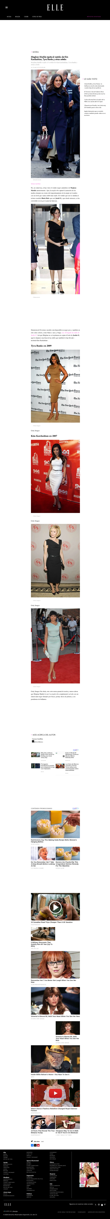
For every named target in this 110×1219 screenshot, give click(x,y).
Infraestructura (55, 1167)
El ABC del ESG (54, 1195)
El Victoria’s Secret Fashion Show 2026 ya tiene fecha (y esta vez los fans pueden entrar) (94, 94)
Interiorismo (54, 1170)
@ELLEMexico (38, 741)
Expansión (30, 1175)
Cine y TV (29, 1154)
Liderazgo (53, 1177)
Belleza (17, 16)
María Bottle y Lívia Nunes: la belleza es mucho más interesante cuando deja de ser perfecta (94, 86)
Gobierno (30, 1195)
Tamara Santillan (37, 739)
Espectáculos (7, 1164)
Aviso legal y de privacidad (67, 1212)
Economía (30, 1180)
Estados (52, 1155)
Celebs (26, 16)
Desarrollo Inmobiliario (58, 1165)
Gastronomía (7, 1179)
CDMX (51, 1154)
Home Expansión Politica (35, 1178)
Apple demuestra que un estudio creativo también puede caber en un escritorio (95, 113)
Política (29, 1194)
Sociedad (53, 1159)
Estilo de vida (37, 16)
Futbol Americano (32, 1165)
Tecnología (30, 1183)
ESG (28, 1187)
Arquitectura (54, 1168)
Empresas (29, 1177)
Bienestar (6, 1185)
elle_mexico (100, 1204)
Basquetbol (30, 1167)
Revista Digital (31, 1172)
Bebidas (5, 1180)
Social (52, 1187)
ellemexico (103, 1204)
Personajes (7, 1184)
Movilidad (53, 1190)
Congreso (53, 1152)
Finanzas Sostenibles (57, 1192)
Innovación (54, 1193)
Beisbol (29, 1164)
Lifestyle (29, 1170)
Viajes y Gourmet (9, 1172)
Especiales (53, 1180)
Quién (5, 1162)
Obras (29, 1185)
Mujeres (29, 1188)
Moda (9, 16)
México (29, 1197)
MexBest (6, 1177)
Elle (4, 1152)
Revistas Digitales (94, 16)
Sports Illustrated (33, 1161)
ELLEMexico (95, 1204)
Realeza (5, 1165)
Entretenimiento (8, 1195)
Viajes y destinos (9, 1182)
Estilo (5, 1194)
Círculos (6, 1167)
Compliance (82, 1212)
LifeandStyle (31, 1190)
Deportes (29, 1152)
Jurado (5, 1189)
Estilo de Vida (7, 1187)
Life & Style (7, 1192)
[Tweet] (35, 1145)
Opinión (52, 1157)
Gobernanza (54, 1188)
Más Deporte (31, 1168)
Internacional (31, 1182)
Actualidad (53, 1175)
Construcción (55, 1164)
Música (29, 1155)
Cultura (6, 1174)
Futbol (29, 1162)
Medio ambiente (55, 1185)
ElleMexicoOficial (106, 1204)
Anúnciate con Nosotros (96, 1212)
